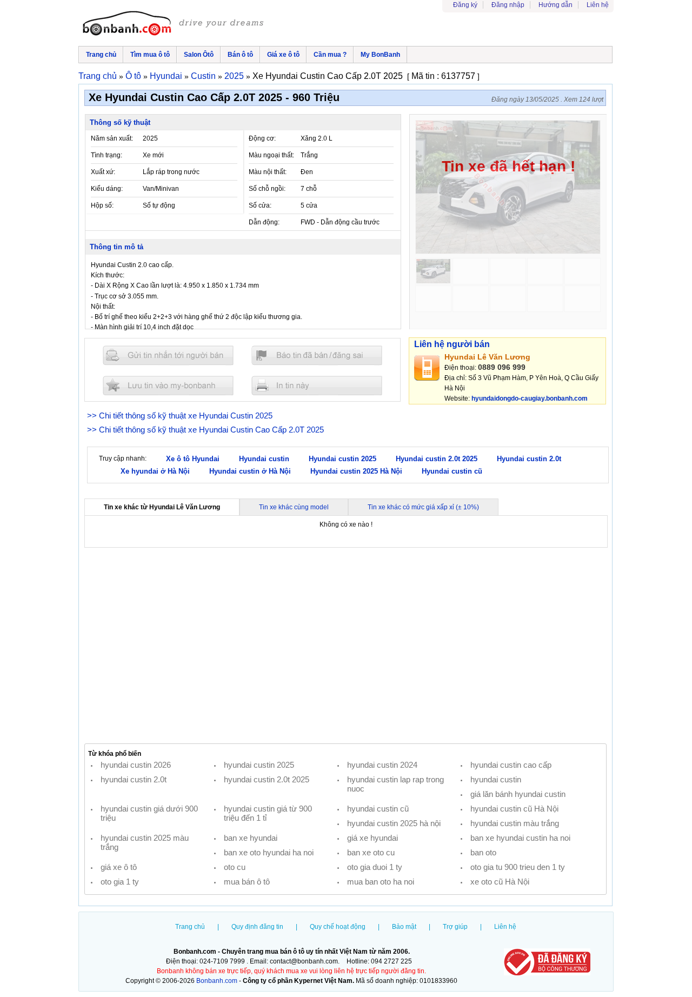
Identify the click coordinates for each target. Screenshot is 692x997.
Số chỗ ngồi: (267, 188)
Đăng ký (465, 5)
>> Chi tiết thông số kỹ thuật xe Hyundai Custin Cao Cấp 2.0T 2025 (205, 429)
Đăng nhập (507, 5)
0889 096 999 (501, 367)
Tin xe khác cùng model (294, 507)
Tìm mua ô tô (150, 54)
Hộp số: (102, 205)
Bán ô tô (240, 54)
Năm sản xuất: (112, 138)
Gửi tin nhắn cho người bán (168, 355)
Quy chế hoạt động (337, 926)
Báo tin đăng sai (316, 355)
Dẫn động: (264, 222)
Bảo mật (404, 926)
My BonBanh (380, 54)
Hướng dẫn (555, 5)
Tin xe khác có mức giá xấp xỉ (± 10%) (423, 507)
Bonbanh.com (216, 981)
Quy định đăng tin (257, 926)
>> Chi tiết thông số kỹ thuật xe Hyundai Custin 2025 (179, 415)
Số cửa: (260, 205)
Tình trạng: (106, 155)
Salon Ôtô (199, 54)
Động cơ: (262, 138)
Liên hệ (598, 5)
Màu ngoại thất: (271, 155)
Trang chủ (101, 54)
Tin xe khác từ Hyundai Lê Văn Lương (162, 507)
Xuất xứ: (103, 172)
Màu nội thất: (268, 172)
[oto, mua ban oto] (175, 24)
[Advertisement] (345, 645)
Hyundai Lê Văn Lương (487, 357)
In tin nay (316, 385)
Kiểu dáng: (107, 188)
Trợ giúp (455, 926)
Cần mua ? (330, 54)
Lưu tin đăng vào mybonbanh (168, 385)
